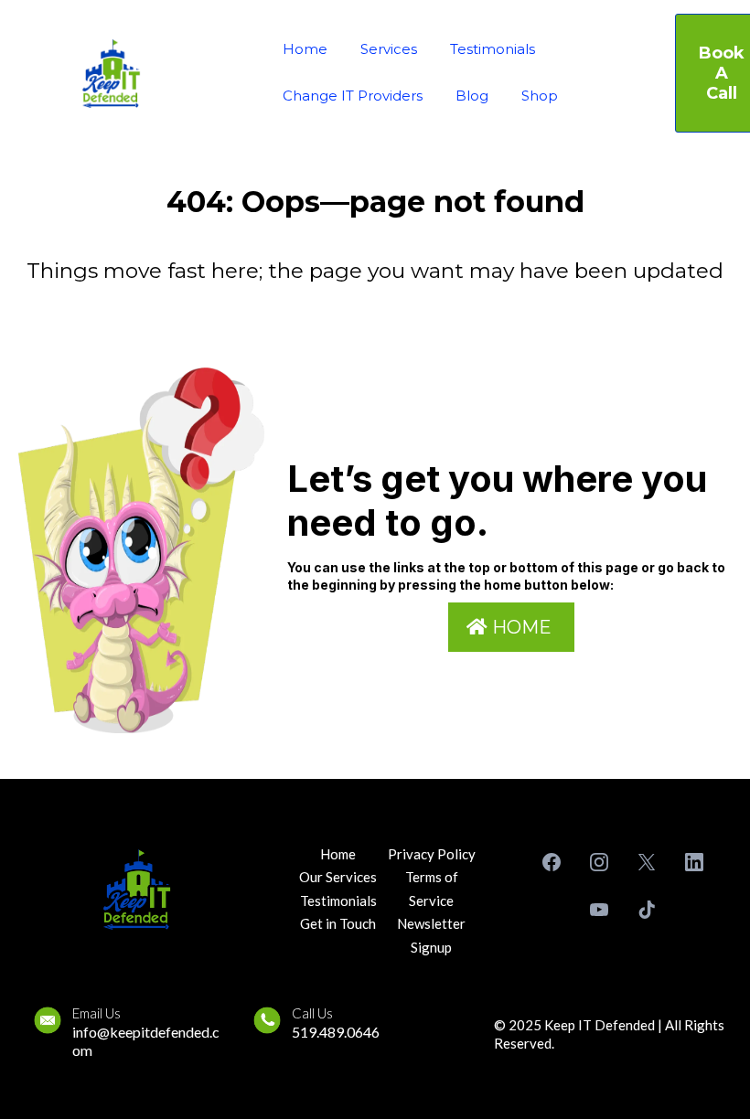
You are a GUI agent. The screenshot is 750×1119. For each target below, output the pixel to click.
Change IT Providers (353, 95)
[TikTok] (646, 909)
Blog (471, 95)
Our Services (338, 877)
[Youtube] (599, 909)
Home (305, 49)
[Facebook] (551, 862)
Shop (539, 95)
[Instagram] (599, 862)
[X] (646, 862)
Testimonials (492, 49)
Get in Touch (338, 923)
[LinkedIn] (694, 862)
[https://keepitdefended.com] (111, 73)
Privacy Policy (432, 854)
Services (388, 49)
